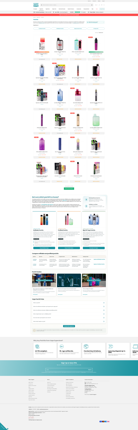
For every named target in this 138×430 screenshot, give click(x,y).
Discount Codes (50, 387)
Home (34, 17)
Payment (30, 396)
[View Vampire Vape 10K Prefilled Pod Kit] (60, 48)
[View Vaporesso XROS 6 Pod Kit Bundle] (41, 98)
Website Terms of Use (70, 390)
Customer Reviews (50, 385)
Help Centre (31, 382)
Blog (29, 387)
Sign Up (89, 369)
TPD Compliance (69, 385)
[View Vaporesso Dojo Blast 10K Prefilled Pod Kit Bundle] (60, 73)
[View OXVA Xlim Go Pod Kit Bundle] (60, 171)
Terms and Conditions (70, 388)
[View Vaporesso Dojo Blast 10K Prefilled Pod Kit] (41, 73)
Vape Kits (38, 17)
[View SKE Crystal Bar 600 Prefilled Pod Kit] (78, 73)
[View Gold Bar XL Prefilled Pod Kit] (78, 122)
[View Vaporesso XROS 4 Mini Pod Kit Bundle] (96, 147)
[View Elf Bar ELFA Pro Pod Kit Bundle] (96, 171)
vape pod (64, 200)
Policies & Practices (69, 382)
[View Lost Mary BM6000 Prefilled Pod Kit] (60, 98)
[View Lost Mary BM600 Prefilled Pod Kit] (96, 122)
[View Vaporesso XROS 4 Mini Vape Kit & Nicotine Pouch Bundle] (41, 171)
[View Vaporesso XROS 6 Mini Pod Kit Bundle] (60, 122)
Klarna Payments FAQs (33, 398)
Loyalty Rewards (32, 395)
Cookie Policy (68, 393)
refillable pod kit (41, 22)
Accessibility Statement (70, 398)
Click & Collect (31, 390)
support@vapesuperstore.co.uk (43, 409)
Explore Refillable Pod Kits (99, 259)
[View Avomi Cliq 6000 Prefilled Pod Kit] (96, 48)
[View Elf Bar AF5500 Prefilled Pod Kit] (41, 147)
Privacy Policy (84, 372)
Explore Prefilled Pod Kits (99, 264)
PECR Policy (68, 395)
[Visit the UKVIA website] (69, 417)
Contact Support (92, 394)
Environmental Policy (70, 396)
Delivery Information (32, 385)
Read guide (35, 294)
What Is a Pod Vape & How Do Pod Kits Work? (67, 288)
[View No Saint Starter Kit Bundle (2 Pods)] (41, 48)
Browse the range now (69, 326)
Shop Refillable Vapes (44, 248)
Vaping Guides (31, 388)
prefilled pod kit (76, 22)
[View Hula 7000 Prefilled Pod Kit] (78, 98)
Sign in (96, 4)
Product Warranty (32, 393)
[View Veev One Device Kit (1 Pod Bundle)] (60, 147)
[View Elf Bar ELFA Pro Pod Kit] (78, 171)
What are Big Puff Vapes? (88, 288)
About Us (49, 382)
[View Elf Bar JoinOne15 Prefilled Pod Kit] (78, 48)
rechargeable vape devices (47, 204)
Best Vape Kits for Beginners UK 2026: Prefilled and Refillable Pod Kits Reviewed (43, 289)
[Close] (7, 428)
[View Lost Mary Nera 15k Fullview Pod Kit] (96, 73)
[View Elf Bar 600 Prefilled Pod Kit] (41, 122)
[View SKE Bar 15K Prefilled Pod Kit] (78, 147)
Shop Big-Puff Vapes (93, 248)
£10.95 (77, 14)
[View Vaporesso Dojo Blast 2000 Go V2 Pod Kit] (96, 98)
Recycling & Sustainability (52, 388)
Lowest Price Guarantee (51, 390)
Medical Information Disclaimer (72, 387)
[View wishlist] (101, 5)
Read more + (36, 25)
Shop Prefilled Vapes (69, 248)
